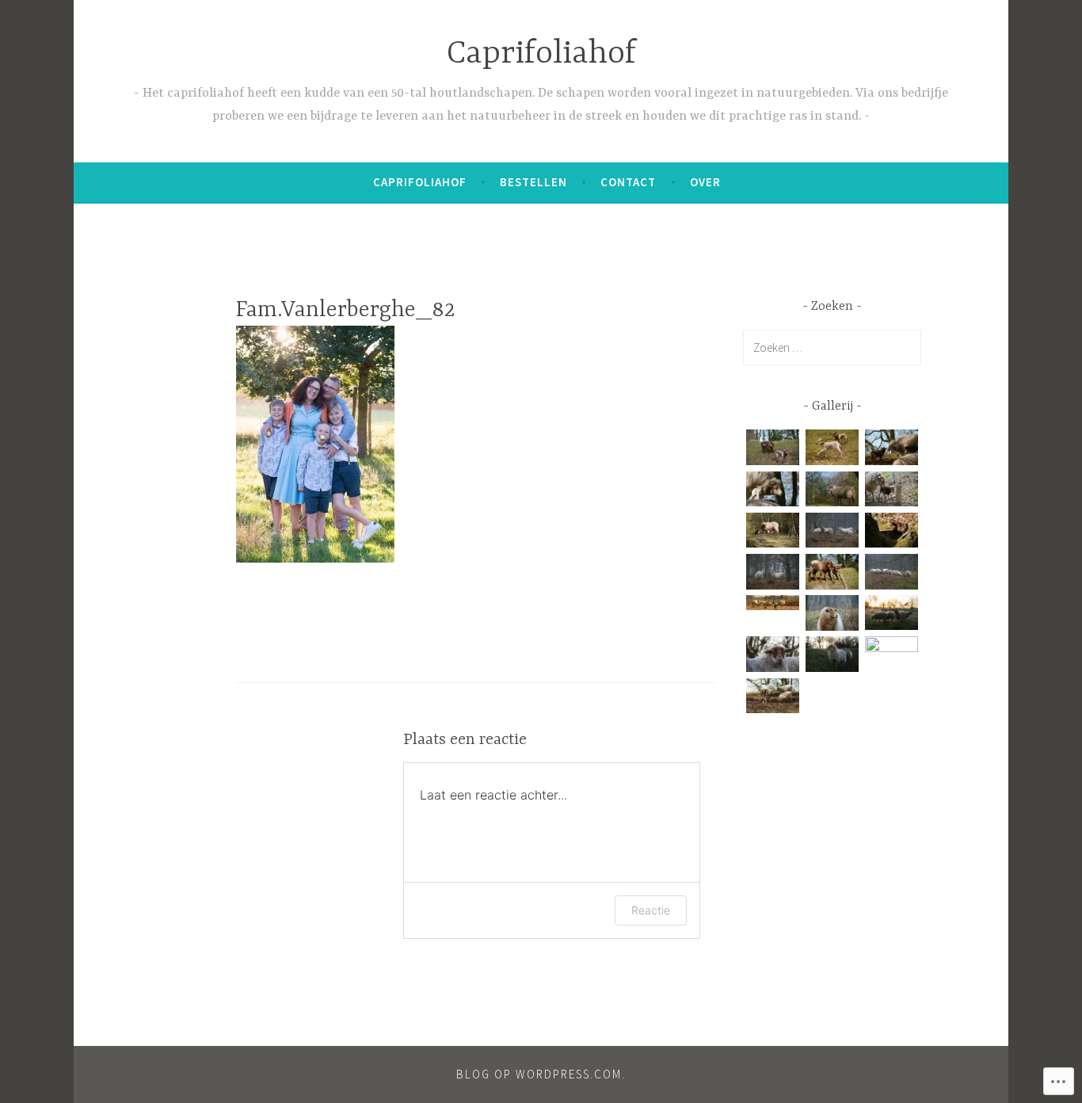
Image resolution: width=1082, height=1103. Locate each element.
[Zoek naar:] (832, 347)
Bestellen (533, 181)
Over (705, 181)
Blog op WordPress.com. (541, 1074)
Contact (628, 181)
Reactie (650, 910)
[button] (772, 450)
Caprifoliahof (541, 54)
